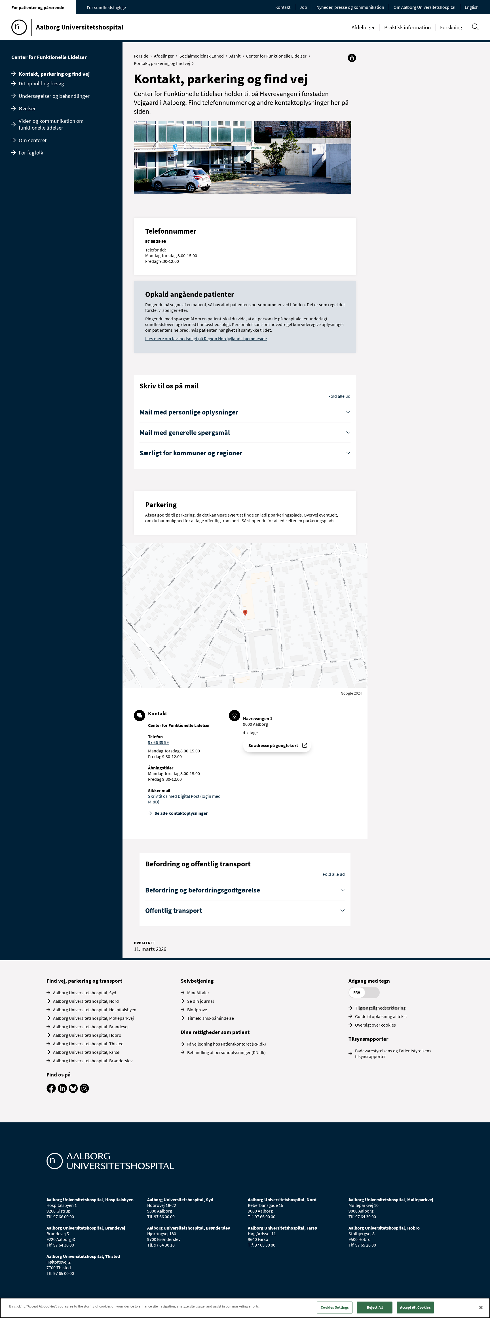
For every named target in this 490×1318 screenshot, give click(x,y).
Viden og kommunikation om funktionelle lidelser (51, 124)
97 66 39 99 (158, 742)
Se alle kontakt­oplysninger (181, 813)
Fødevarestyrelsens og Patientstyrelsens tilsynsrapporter (393, 1053)
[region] (245, 1308)
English (472, 7)
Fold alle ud (339, 396)
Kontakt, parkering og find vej (54, 73)
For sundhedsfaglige (106, 7)
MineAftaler (198, 992)
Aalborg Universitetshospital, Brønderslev (92, 1060)
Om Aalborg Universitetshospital (424, 7)
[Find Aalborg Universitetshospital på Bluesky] (73, 1091)
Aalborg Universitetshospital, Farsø (86, 1052)
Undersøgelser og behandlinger (54, 95)
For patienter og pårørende (37, 7)
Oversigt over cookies (375, 1025)
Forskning (451, 27)
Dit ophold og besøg (41, 83)
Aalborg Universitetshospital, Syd (84, 992)
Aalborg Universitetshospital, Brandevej (90, 1026)
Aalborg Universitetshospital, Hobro (87, 1035)
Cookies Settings (335, 1307)
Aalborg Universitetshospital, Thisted (88, 1043)
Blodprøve (197, 1009)
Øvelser (27, 108)
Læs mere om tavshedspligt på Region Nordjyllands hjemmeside (206, 338)
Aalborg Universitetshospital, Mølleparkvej (93, 1018)
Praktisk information (407, 27)
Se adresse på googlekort (273, 745)
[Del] (352, 58)
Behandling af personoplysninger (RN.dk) (226, 1052)
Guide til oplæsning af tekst (381, 1016)
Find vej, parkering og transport (84, 980)
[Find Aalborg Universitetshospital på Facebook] (51, 1091)
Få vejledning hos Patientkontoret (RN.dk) (226, 1044)
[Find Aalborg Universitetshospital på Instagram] (84, 1091)
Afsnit (234, 56)
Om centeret (33, 140)
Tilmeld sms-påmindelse (210, 1018)
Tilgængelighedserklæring (380, 1008)
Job (303, 7)
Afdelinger (363, 27)
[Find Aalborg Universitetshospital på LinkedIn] (62, 1091)
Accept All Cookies (415, 1307)
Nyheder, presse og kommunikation (350, 7)
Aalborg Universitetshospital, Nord (86, 1001)
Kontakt (282, 7)
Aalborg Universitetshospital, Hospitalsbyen (94, 1009)
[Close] (481, 1307)
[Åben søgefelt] (475, 26)
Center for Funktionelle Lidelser (49, 57)
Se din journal (200, 1001)
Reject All (375, 1307)
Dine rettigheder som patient (215, 1032)
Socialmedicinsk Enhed (201, 56)
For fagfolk (31, 152)
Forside (141, 56)
